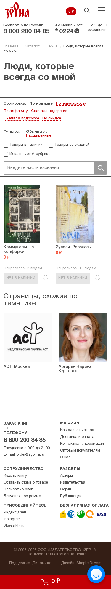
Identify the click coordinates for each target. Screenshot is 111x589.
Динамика (42, 563)
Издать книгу (15, 476)
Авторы (66, 476)
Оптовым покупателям (80, 450)
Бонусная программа (22, 496)
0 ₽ (71, 12)
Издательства (72, 482)
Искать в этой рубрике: (30, 154)
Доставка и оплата (77, 437)
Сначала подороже (21, 118)
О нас (65, 457)
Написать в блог (18, 489)
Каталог (32, 46)
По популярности (71, 103)
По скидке (51, 118)
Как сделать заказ (77, 430)
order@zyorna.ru (30, 455)
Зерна (17, 10)
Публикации (70, 496)
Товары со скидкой (71, 145)
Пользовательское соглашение (57, 554)
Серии (51, 46)
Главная (11, 46)
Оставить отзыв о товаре (26, 482)
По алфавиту (16, 111)
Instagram (12, 519)
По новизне (41, 103)
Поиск (100, 168)
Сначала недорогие (49, 111)
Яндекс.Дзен (15, 512)
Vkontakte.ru (14, 526)
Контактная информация (82, 444)
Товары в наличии (26, 145)
